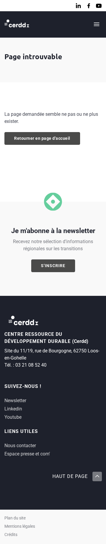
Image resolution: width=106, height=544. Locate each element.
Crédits (10, 534)
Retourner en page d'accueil (42, 138)
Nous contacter (20, 445)
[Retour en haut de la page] (97, 476)
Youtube (12, 417)
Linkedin (13, 409)
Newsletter (15, 400)
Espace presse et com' (27, 454)
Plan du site (15, 518)
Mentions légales (19, 526)
